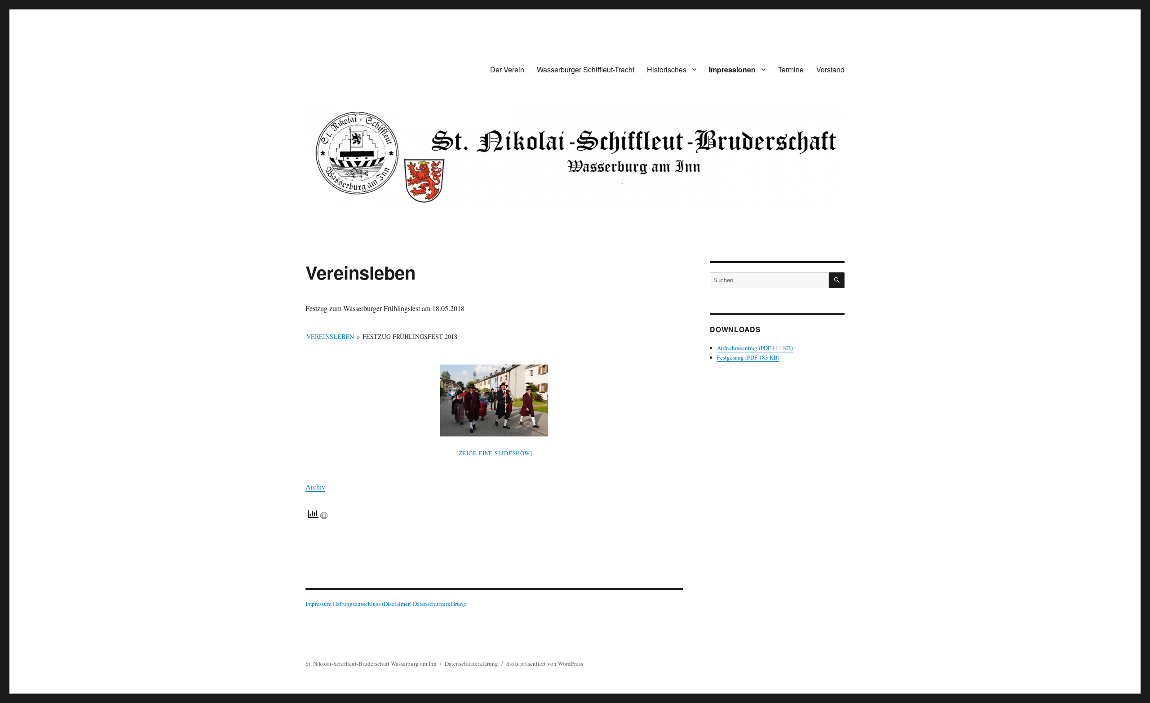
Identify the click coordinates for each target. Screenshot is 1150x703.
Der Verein (507, 69)
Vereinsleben (330, 336)
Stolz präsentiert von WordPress (544, 663)
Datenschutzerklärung (439, 604)
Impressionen (732, 69)
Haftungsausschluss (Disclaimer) (372, 604)
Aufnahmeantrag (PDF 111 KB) (755, 348)
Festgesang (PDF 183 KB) (748, 357)
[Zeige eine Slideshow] (494, 453)
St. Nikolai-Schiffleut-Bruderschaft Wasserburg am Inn (371, 663)
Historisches (666, 69)
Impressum (318, 604)
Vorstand (830, 69)
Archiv (315, 486)
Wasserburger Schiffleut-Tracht (585, 69)
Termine (791, 69)
